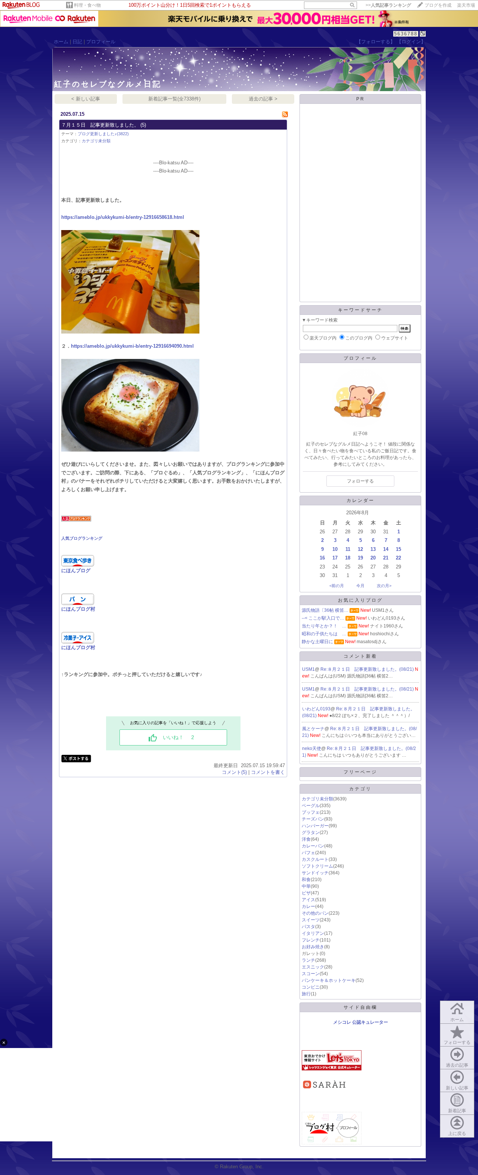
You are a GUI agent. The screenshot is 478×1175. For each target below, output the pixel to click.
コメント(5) (234, 772)
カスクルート (315, 859)
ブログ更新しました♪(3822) (103, 133)
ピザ (306, 893)
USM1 (308, 669)
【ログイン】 (411, 41)
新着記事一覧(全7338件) (174, 99)
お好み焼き (313, 946)
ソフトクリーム (317, 866)
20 (373, 558)
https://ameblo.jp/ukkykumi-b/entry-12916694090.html (132, 346)
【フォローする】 (375, 41)
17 (335, 558)
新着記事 (457, 1110)
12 (360, 549)
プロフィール (100, 41)
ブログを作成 (438, 5)
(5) (143, 125)
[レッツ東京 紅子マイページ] (331, 1069)
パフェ (308, 852)
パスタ (308, 926)
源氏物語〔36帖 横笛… (325, 610)
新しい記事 (457, 1088)
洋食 (306, 839)
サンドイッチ (315, 872)
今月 (360, 585)
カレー (308, 906)
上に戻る (457, 1133)
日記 (77, 41)
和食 (306, 879)
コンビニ (311, 987)
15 (398, 549)
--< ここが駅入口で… (323, 618)
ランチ (308, 960)
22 (398, 558)
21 (385, 558)
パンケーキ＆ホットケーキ (329, 980)
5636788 (406, 34)
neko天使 (311, 748)
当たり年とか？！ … (324, 626)
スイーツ (311, 920)
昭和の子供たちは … (324, 633)
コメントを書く (268, 772)
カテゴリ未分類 (96, 141)
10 (335, 549)
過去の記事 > (263, 99)
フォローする (457, 1042)
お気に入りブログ (360, 600)
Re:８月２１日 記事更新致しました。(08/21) (367, 669)
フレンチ (311, 940)
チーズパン (313, 819)
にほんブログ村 (78, 609)
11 (347, 549)
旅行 (306, 993)
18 (347, 558)
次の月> (384, 585)
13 (373, 549)
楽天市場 (466, 5)
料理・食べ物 (87, 5)
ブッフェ (311, 812)
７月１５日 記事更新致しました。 (100, 125)
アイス (308, 899)
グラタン (311, 832)
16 (322, 558)
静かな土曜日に (317, 641)
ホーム (61, 41)
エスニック (313, 967)
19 (360, 558)
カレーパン (313, 846)
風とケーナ (313, 728)
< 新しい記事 (85, 99)
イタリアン (313, 933)
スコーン (311, 973)
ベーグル (311, 805)
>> (388, 5)
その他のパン (315, 913)
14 (385, 549)
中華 (306, 886)
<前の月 (336, 585)
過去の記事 (457, 1065)
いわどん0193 (316, 708)
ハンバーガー (315, 825)
